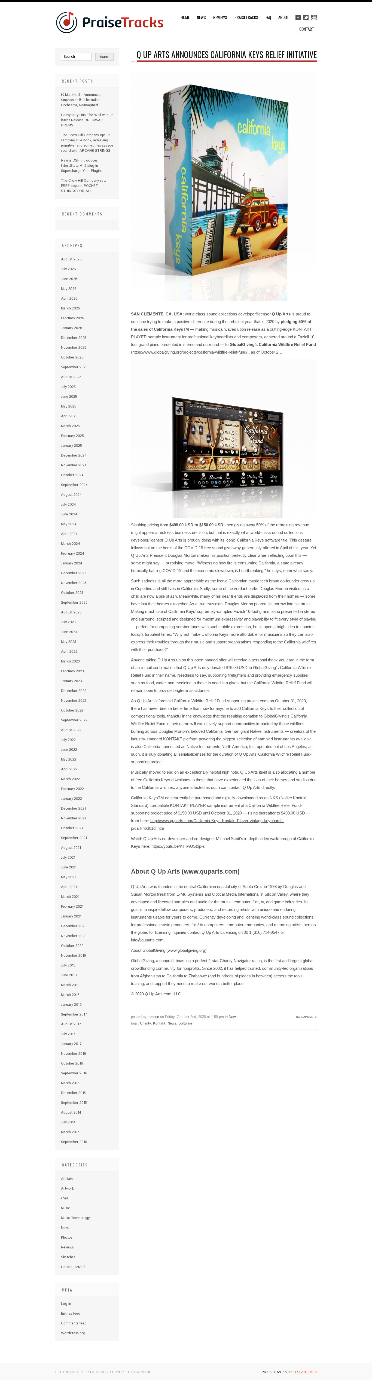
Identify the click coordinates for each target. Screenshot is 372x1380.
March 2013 (70, 1132)
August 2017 (71, 1024)
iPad (64, 1198)
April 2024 (69, 534)
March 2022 (70, 779)
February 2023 (72, 671)
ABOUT (283, 17)
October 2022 (72, 710)
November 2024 (74, 465)
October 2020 (72, 946)
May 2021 (68, 877)
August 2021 (71, 847)
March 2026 (70, 308)
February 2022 (72, 789)
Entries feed (70, 1313)
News (201, 17)
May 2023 (68, 642)
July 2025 (68, 387)
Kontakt (159, 1023)
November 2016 (73, 1053)
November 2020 (74, 936)
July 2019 (68, 965)
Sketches (68, 1257)
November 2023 (73, 583)
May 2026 (69, 288)
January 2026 (71, 328)
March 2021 (70, 896)
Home (185, 17)
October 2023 (72, 592)
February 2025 (72, 436)
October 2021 (72, 828)
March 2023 (70, 661)
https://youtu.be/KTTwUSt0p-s (178, 846)
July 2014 (68, 1122)
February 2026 (72, 318)
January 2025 (71, 445)
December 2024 (74, 455)
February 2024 (72, 553)
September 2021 (74, 838)
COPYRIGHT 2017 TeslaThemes (81, 1372)
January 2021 (71, 916)
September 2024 (74, 485)
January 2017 (71, 1044)
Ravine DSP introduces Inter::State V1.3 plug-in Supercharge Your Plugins (81, 166)
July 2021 (68, 857)
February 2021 (72, 906)
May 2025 (68, 406)
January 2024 (71, 563)
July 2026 (68, 269)
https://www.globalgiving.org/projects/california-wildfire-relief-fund (189, 352)
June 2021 (69, 867)
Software (185, 1023)
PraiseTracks (246, 17)
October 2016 (72, 1063)
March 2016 (70, 1083)
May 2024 (69, 524)
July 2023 (68, 622)
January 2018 (71, 1004)
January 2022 (71, 798)
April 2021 (69, 887)
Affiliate (67, 1178)
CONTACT (306, 29)
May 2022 (68, 759)
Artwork (67, 1188)
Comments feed (74, 1323)
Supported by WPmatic (130, 1372)
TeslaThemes (305, 1372)
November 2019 (73, 955)
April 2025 (69, 416)
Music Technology (75, 1218)
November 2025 (73, 347)
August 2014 (71, 1112)
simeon (153, 1017)
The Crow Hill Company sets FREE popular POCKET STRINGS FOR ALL (83, 186)
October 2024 (72, 475)
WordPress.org (73, 1333)
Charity (145, 1023)
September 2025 (74, 367)
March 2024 (70, 543)
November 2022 (73, 700)
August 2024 (71, 494)
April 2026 (69, 298)
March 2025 (70, 426)
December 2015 (73, 1093)
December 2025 (73, 338)
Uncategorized (73, 1267)
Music (65, 1208)
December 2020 (74, 926)
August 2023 (71, 612)
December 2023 (73, 573)
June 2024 (69, 514)
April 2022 (69, 769)
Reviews (220, 17)
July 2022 (68, 740)
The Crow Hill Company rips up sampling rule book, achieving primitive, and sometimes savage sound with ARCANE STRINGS (87, 143)
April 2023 (69, 651)
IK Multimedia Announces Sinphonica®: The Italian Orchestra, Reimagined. (81, 100)
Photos (66, 1237)
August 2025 (71, 377)
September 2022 (74, 720)
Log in (66, 1303)
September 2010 (74, 1142)
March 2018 (70, 995)
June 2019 (69, 975)
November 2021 (73, 818)
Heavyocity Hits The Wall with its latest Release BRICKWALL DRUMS (87, 120)
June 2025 (69, 396)
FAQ (268, 17)
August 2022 (71, 730)
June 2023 (69, 632)
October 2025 (72, 357)
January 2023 (71, 681)
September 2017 (74, 1014)
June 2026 (69, 279)
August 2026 (71, 259)
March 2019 (70, 985)
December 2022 (73, 691)
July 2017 (68, 1034)
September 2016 (74, 1073)
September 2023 (74, 602)
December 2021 (73, 808)
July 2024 (68, 504)
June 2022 (69, 749)
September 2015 (74, 1102)
